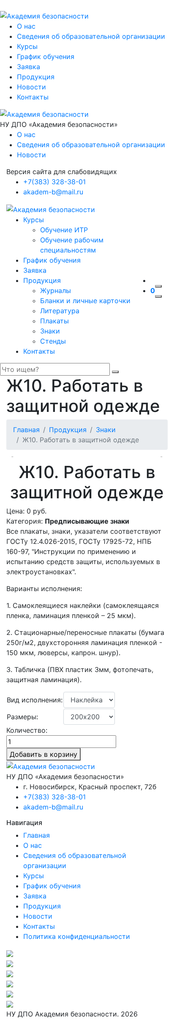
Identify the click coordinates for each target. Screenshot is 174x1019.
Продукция (35, 77)
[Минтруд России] (87, 994)
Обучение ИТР (64, 230)
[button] (157, 456)
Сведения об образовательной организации (91, 36)
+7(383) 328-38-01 (54, 181)
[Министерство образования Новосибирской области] (87, 963)
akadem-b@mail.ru (53, 192)
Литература (59, 311)
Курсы (27, 46)
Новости (31, 87)
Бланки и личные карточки (85, 300)
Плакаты (54, 321)
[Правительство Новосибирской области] (87, 984)
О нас (26, 26)
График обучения (45, 56)
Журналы (55, 290)
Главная (26, 429)
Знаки (50, 331)
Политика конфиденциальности (76, 936)
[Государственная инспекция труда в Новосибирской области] (87, 973)
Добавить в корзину (43, 754)
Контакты (33, 97)
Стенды (53, 341)
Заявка (28, 66)
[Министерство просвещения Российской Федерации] (87, 953)
